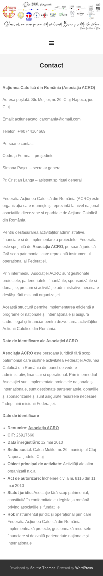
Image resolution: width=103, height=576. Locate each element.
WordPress (84, 568)
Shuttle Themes (42, 568)
